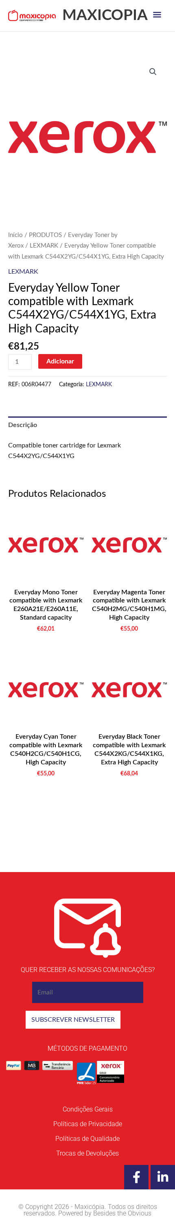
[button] (153, 71)
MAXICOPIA (105, 15)
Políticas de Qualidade (87, 1138)
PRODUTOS (45, 235)
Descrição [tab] (22, 425)
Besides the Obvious (122, 1213)
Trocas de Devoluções (87, 1153)
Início (15, 235)
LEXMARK (44, 246)
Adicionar (60, 361)
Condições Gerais (88, 1109)
